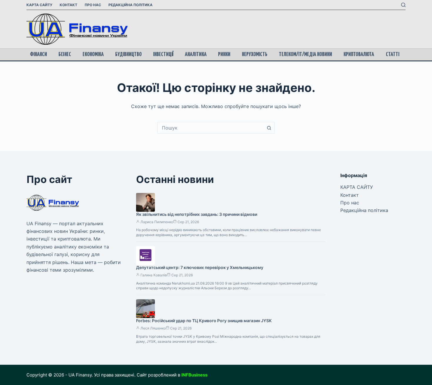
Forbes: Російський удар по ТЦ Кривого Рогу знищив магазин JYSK (204, 320)
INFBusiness (194, 375)
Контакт (68, 5)
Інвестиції (163, 54)
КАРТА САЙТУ (39, 5)
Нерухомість (254, 54)
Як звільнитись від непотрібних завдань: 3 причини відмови (196, 214)
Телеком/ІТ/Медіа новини (305, 54)
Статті (392, 54)
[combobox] (210, 128)
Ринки (224, 54)
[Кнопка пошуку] (268, 127)
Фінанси (38, 54)
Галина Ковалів (153, 275)
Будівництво (128, 54)
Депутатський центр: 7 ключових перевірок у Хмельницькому (199, 267)
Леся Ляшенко (153, 328)
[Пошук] (403, 5)
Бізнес (64, 54)
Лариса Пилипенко (156, 222)
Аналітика (196, 54)
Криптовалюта (359, 54)
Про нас (93, 5)
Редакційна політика (130, 5)
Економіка (93, 54)
